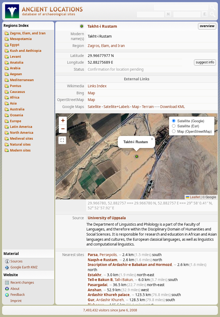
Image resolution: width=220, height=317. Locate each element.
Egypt (14, 44)
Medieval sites (21, 138)
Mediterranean (22, 80)
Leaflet (194, 196)
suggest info (205, 62)
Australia (17, 109)
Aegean (16, 74)
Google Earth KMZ (24, 267)
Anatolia (16, 62)
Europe (15, 121)
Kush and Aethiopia (25, 50)
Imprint (15, 300)
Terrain (148, 106)
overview (207, 26)
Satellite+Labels (116, 106)
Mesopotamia (21, 39)
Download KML (172, 106)
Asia (13, 103)
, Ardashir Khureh (106, 299)
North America (21, 132)
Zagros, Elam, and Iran (28, 33)
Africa (14, 97)
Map (91, 93)
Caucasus (17, 91)
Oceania (16, 115)
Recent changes (22, 282)
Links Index (97, 86)
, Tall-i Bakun (110, 279)
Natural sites (20, 144)
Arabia (15, 68)
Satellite (94, 106)
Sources (16, 261)
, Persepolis (102, 254)
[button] (136, 156)
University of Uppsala (107, 217)
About (14, 288)
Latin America (21, 126)
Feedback (17, 294)
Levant (15, 56)
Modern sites (20, 150)
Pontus (15, 86)
